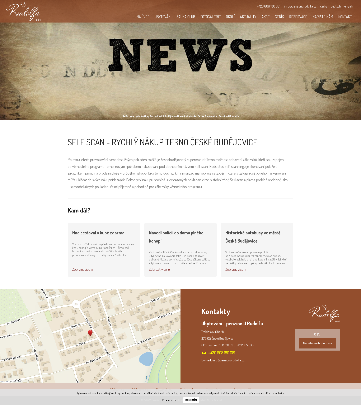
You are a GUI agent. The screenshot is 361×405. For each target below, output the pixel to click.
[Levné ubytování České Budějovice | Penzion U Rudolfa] (23, 11)
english (348, 6)
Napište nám (323, 16)
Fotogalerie (210, 16)
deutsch (336, 6)
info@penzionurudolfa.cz (300, 6)
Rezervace (298, 16)
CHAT (317, 338)
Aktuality (248, 16)
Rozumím (191, 400)
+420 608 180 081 (268, 6)
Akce (266, 16)
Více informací (170, 400)
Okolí (230, 16)
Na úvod (143, 16)
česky (323, 6)
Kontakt (345, 16)
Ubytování (163, 16)
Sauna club (186, 16)
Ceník (279, 16)
